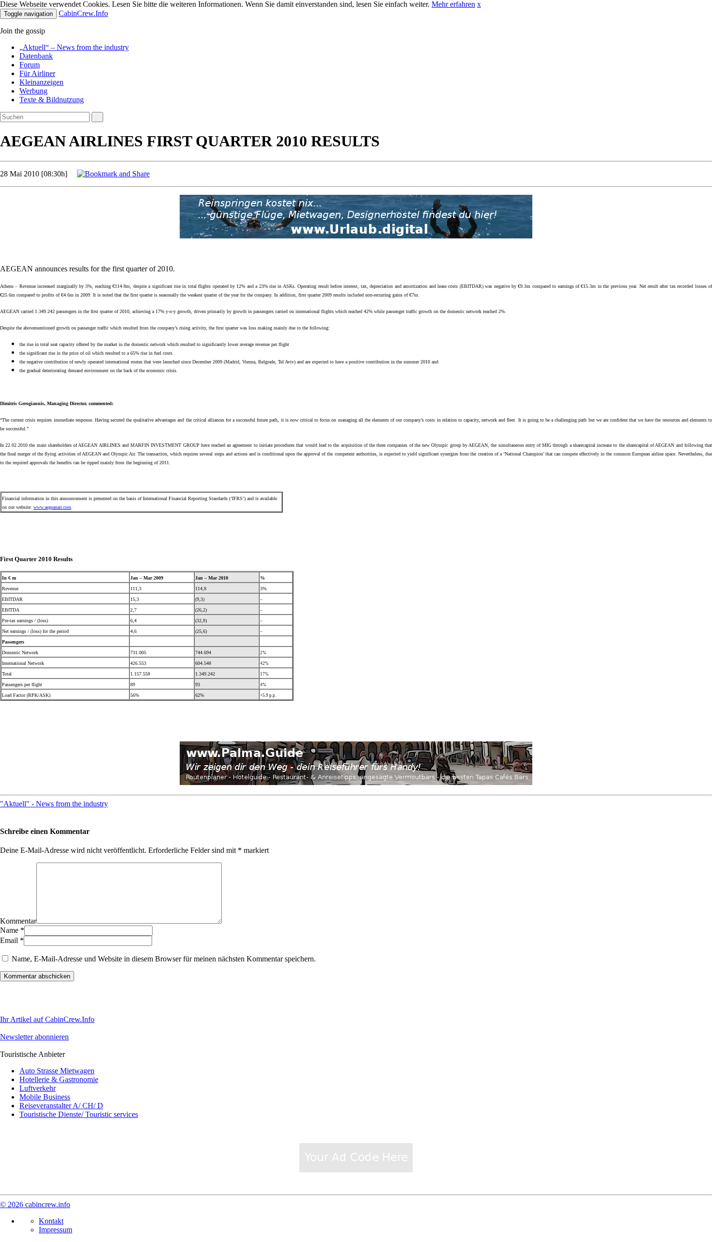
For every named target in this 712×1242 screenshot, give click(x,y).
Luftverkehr (37, 1088)
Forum (29, 65)
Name (9, 930)
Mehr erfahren (453, 4)
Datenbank (36, 56)
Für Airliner (37, 73)
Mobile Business (44, 1097)
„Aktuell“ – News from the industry (74, 47)
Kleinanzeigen (41, 82)
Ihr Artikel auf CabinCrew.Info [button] (47, 1019)
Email (9, 940)
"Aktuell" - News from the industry (54, 804)
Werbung (33, 91)
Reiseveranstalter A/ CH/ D (61, 1105)
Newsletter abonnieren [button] (34, 1037)
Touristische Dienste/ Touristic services (78, 1114)
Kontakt (51, 1221)
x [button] (479, 4)
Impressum (55, 1230)
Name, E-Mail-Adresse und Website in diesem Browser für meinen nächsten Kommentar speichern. (164, 959)
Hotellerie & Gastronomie (58, 1079)
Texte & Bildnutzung (51, 99)
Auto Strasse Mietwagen (56, 1071)
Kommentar (18, 921)
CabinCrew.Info (83, 13)
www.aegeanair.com (52, 507)
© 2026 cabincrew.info (35, 1204)
